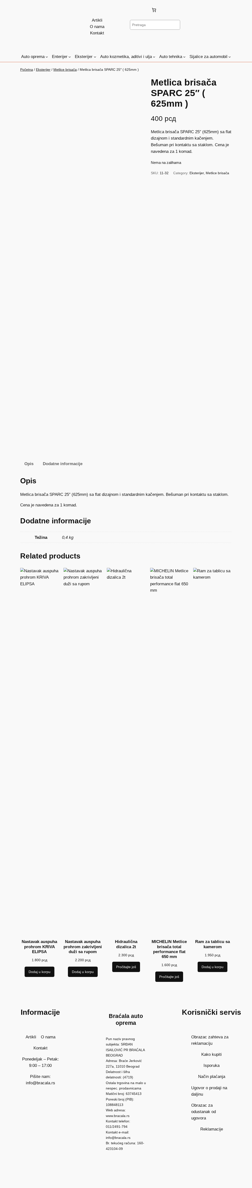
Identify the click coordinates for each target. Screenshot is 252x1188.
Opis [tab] (28, 463)
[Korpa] (155, 10)
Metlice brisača (65, 70)
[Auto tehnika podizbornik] (184, 57)
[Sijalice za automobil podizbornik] (229, 57)
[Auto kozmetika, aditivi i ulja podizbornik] (154, 57)
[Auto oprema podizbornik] (47, 57)
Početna (26, 70)
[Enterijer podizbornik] (69, 57)
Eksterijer (43, 70)
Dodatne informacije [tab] (62, 463)
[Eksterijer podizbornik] (95, 57)
